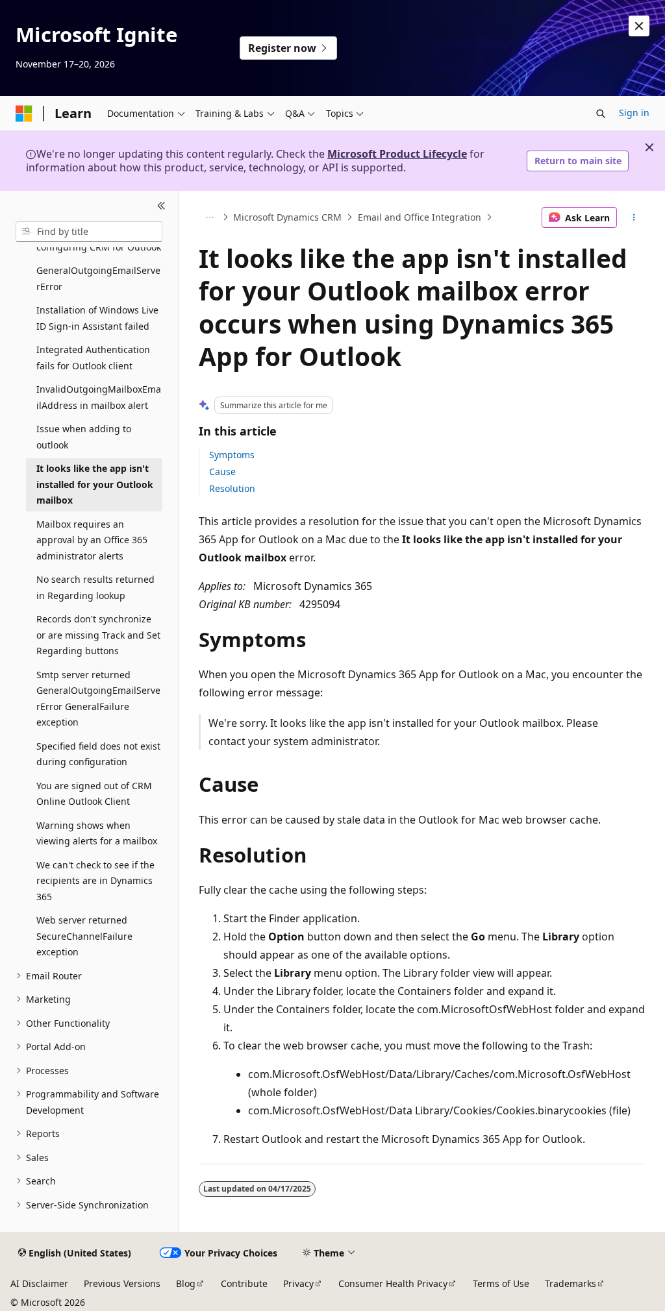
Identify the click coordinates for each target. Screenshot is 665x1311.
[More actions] (633, 217)
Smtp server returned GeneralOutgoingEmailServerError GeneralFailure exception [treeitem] (98, 698)
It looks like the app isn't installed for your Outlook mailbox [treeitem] (94, 484)
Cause (222, 471)
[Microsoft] (24, 113)
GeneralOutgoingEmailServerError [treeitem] (98, 278)
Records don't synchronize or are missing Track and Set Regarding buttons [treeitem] (98, 635)
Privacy (298, 1283)
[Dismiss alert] (639, 26)
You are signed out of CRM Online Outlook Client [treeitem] (94, 793)
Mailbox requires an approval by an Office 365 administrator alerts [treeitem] (91, 540)
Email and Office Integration (419, 217)
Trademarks (570, 1283)
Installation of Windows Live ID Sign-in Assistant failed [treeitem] (97, 318)
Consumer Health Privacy (392, 1283)
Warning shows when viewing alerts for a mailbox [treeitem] (96, 833)
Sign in (634, 112)
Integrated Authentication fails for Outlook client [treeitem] (93, 357)
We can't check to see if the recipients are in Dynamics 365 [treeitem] (95, 881)
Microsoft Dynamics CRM (287, 217)
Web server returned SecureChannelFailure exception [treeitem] (84, 936)
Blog (185, 1283)
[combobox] (89, 231)
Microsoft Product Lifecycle (397, 154)
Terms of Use (501, 1283)
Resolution (232, 488)
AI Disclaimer (39, 1283)
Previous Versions (122, 1283)
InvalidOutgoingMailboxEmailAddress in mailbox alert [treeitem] (98, 397)
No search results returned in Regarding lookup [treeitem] (95, 587)
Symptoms (232, 454)
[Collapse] (161, 206)
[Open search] (601, 113)
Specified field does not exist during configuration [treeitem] (98, 754)
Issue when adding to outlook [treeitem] (83, 437)
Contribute (244, 1283)
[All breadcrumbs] (210, 217)
